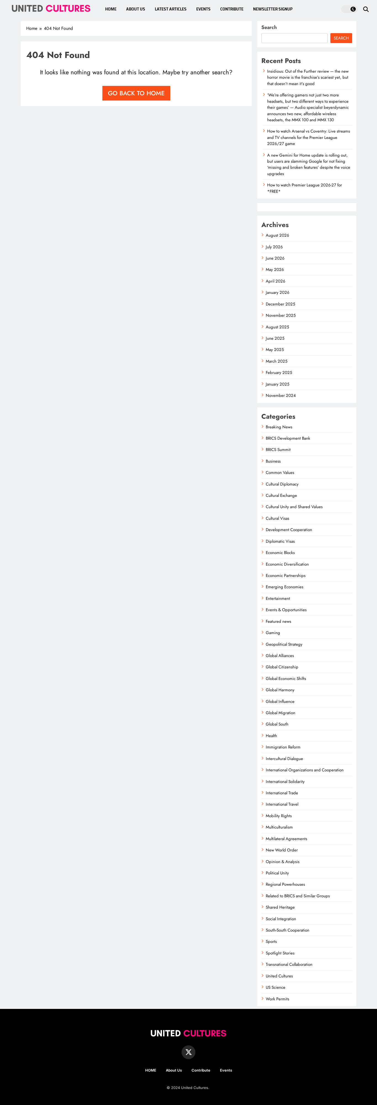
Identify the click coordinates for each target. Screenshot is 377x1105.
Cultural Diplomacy (282, 484)
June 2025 (275, 338)
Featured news (278, 621)
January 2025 (277, 384)
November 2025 (281, 315)
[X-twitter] (188, 1052)
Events (226, 1070)
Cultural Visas (277, 518)
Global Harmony (280, 690)
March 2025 (276, 361)
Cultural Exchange (281, 495)
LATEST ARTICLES (171, 9)
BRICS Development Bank (288, 438)
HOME (110, 9)
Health (271, 736)
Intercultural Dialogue (284, 759)
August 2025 (277, 327)
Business (273, 461)
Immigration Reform (283, 747)
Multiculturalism (279, 827)
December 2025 (280, 304)
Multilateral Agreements (286, 839)
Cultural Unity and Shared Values (294, 507)
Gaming (273, 633)
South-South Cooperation (287, 930)
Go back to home (136, 93)
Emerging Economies (284, 587)
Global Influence (280, 701)
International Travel (282, 804)
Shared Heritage (280, 907)
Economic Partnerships (286, 576)
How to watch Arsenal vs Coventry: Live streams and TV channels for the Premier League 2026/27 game (308, 137)
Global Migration (280, 713)
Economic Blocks (280, 553)
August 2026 (277, 235)
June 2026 (275, 258)
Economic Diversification (287, 564)
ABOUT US (135, 9)
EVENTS (203, 9)
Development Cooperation (289, 530)
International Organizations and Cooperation (305, 770)
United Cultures (279, 976)
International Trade (282, 793)
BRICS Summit (278, 450)
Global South (277, 724)
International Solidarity (285, 782)
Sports (271, 941)
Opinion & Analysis (282, 862)
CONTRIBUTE (231, 9)
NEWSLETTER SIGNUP (273, 9)
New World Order (282, 850)
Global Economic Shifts (286, 679)
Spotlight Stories (280, 953)
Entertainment (278, 598)
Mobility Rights (279, 816)
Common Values (280, 473)
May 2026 (275, 270)
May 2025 (275, 350)
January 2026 (278, 292)
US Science (275, 987)
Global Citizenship (282, 667)
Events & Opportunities (286, 610)
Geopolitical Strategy (284, 644)
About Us (174, 1070)
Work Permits (277, 999)
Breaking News (279, 427)
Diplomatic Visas (280, 541)
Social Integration (281, 919)
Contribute (201, 1070)
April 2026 (275, 281)
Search (269, 27)
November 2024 (281, 395)
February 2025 (279, 373)
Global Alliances (280, 656)
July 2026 (274, 247)
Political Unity (277, 873)
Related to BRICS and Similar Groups (298, 896)
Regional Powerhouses (285, 884)
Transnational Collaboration (289, 964)
